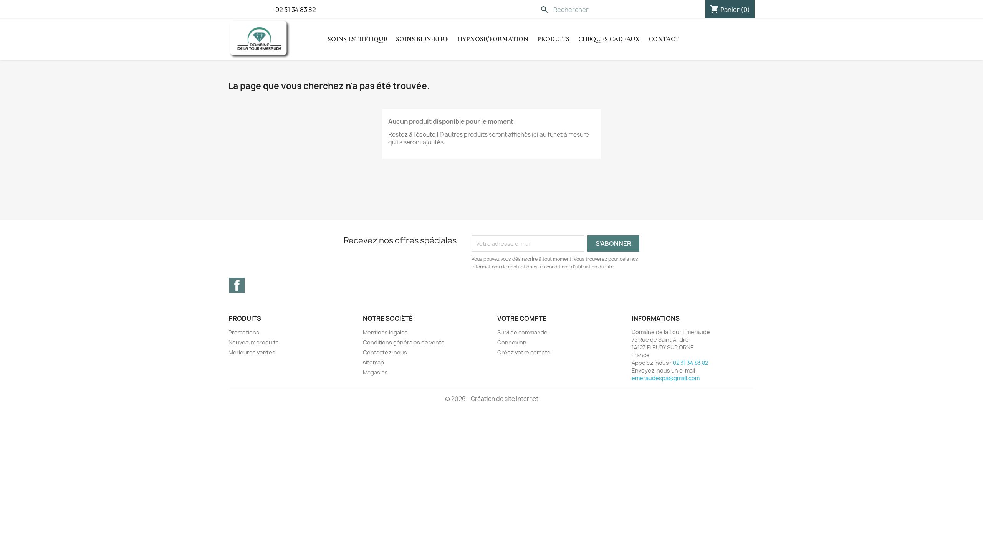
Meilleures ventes (251, 352)
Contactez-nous (385, 352)
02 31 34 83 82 (295, 9)
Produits (553, 39)
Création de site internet (504, 399)
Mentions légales (385, 332)
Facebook (237, 285)
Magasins (375, 372)
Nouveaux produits (253, 342)
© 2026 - (458, 399)
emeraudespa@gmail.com (666, 378)
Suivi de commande (522, 332)
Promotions (243, 332)
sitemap (373, 362)
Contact (664, 39)
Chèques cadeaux (609, 39)
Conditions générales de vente (404, 342)
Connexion (511, 342)
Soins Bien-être (422, 39)
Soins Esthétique (357, 39)
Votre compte (521, 318)
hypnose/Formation (492, 39)
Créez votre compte (524, 352)
